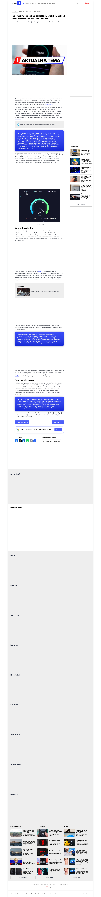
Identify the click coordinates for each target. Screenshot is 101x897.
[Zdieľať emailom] (31, 440)
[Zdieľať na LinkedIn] (23, 440)
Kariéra (50, 893)
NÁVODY (37, 3)
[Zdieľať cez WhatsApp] (27, 440)
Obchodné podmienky (16, 893)
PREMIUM (27, 3)
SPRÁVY (32, 3)
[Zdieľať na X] (20, 440)
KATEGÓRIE (52, 3)
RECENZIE (43, 3)
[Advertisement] (39, 33)
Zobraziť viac (81, 204)
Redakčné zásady (39, 893)
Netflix (17, 376)
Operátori (15, 11)
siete (39, 271)
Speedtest (18, 119)
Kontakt (54, 893)
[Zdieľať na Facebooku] (16, 440)
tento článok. (49, 104)
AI (47, 3)
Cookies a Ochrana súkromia (28, 893)
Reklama (46, 893)
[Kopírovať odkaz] (34, 440)
